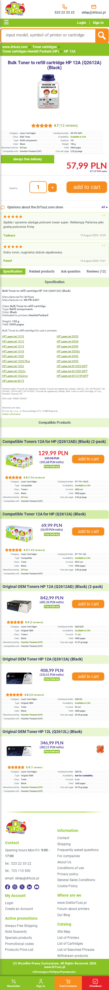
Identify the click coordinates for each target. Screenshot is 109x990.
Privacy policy (67, 874)
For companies (68, 856)
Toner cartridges (44, 47)
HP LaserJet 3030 (68, 341)
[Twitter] (22, 886)
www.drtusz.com (14, 47)
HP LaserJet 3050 (68, 346)
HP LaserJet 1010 (13, 336)
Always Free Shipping (21, 926)
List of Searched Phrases (75, 950)
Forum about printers (73, 909)
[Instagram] (14, 886)
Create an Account (19, 909)
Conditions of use (70, 868)
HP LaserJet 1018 (13, 351)
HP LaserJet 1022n (14, 371)
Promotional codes (19, 944)
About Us (64, 862)
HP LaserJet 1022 (13, 366)
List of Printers (68, 938)
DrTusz (24, 497)
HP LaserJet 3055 (68, 361)
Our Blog (63, 915)
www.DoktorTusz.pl (72, 903)
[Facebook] (7, 886)
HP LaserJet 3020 (68, 336)
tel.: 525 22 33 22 (18, 864)
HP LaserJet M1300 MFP (72, 371)
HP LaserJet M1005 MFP (72, 366)
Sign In (98, 23)
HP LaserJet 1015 (13, 346)
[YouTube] (36, 886)
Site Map (63, 932)
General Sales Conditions (76, 880)
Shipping (64, 844)
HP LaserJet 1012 (13, 341)
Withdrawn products (72, 956)
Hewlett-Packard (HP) (32, 642)
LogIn (81, 23)
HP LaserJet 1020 (13, 356)
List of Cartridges (70, 944)
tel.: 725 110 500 (17, 871)
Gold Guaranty (16, 932)
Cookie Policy (67, 886)
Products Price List (19, 950)
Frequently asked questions (78, 850)
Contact (63, 838)
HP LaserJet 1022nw (15, 375)
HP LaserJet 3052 (68, 356)
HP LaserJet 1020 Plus (16, 361)
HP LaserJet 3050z (68, 351)
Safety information (11, 414)
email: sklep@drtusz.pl (22, 878)
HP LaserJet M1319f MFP (72, 375)
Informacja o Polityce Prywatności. (54, 971)
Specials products (18, 938)
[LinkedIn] (29, 886)
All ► (104, 207)
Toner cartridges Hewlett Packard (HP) (30, 51)
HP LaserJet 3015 (13, 380)
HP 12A (69, 51)
